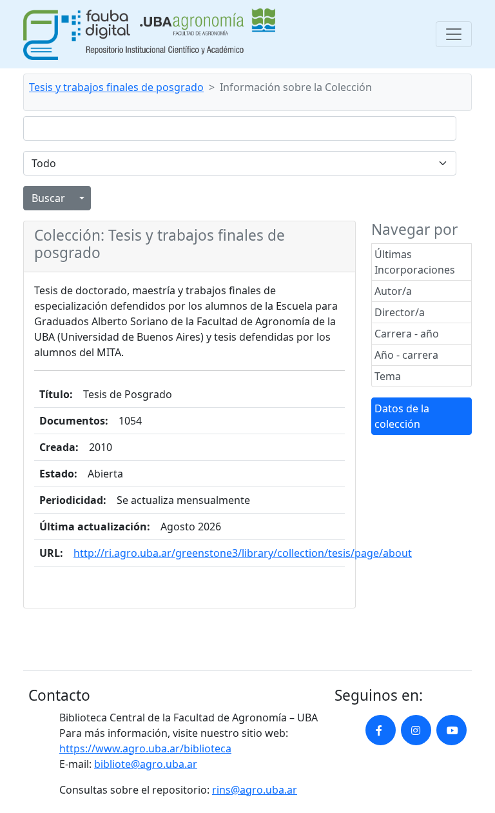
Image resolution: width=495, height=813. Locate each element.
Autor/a (393, 291)
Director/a (399, 312)
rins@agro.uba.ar (254, 790)
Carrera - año (406, 333)
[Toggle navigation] (454, 34)
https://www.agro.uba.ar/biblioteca (145, 748)
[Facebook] (380, 730)
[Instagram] (416, 730)
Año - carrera (406, 355)
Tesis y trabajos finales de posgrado (116, 87)
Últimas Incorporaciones (414, 262)
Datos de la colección (401, 416)
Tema (387, 376)
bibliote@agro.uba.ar (145, 764)
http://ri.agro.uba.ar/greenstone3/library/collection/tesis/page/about (242, 553)
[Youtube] (451, 730)
